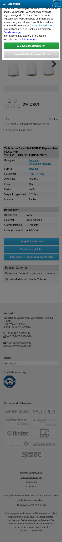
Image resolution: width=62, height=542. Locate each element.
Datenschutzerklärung (42, 25)
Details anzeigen (12, 32)
